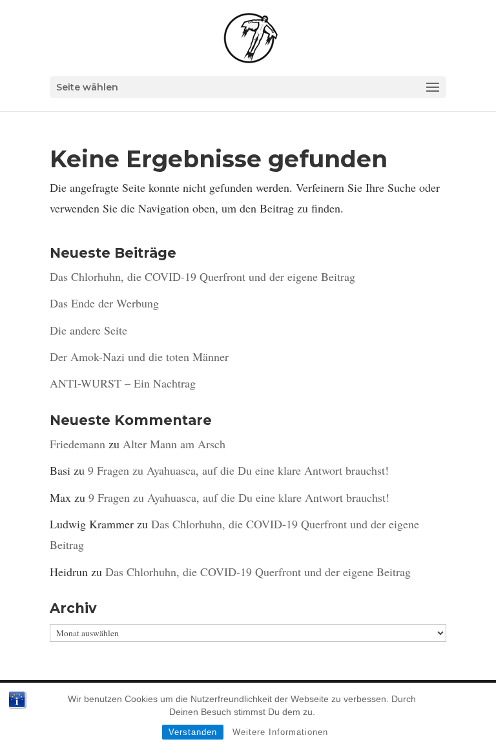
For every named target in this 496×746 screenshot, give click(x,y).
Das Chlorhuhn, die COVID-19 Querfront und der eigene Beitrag (202, 276)
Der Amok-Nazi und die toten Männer (139, 356)
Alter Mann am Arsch (174, 443)
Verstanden (193, 732)
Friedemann (77, 443)
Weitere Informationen (280, 732)
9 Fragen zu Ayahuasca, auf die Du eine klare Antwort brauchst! (238, 470)
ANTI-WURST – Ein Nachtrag (123, 383)
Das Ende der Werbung (104, 303)
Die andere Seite (88, 330)
